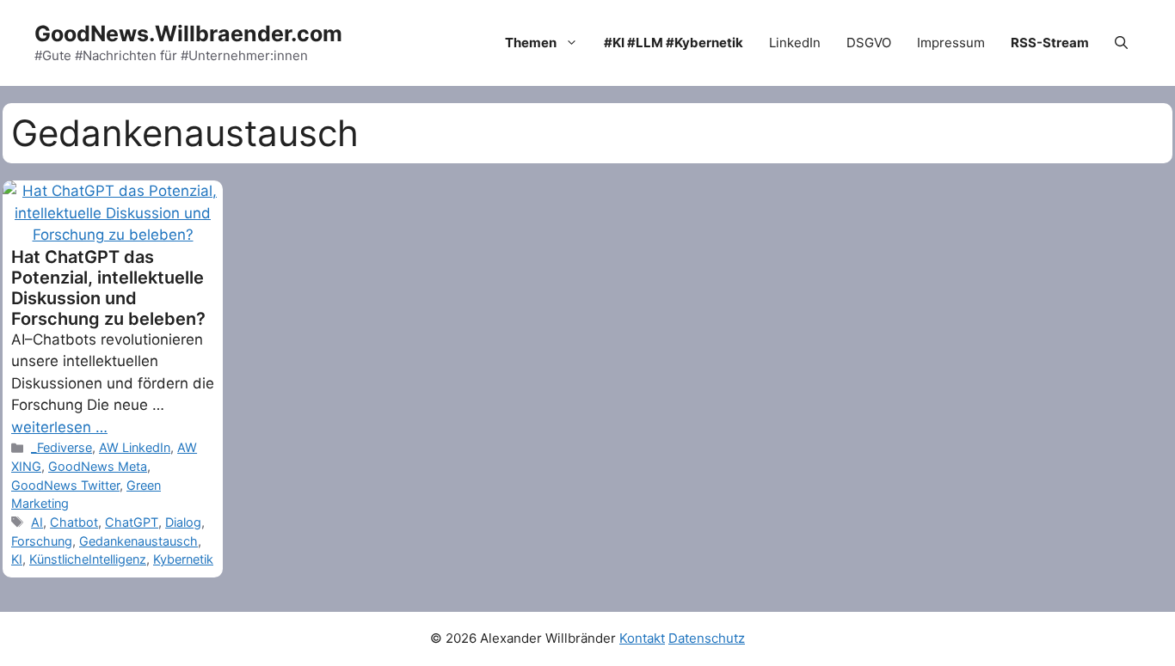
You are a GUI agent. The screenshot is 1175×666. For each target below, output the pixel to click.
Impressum (951, 42)
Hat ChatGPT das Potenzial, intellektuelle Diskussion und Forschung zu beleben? (108, 288)
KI (16, 559)
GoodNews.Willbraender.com (188, 33)
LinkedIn (795, 42)
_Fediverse (61, 447)
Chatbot (74, 522)
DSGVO (868, 42)
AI (37, 522)
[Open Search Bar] (1121, 43)
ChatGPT (131, 522)
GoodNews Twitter (65, 485)
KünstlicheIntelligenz (87, 559)
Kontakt (642, 638)
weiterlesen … (59, 427)
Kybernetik (183, 559)
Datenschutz (706, 638)
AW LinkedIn (134, 447)
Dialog (183, 522)
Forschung (41, 541)
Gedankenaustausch (138, 541)
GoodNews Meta (97, 466)
